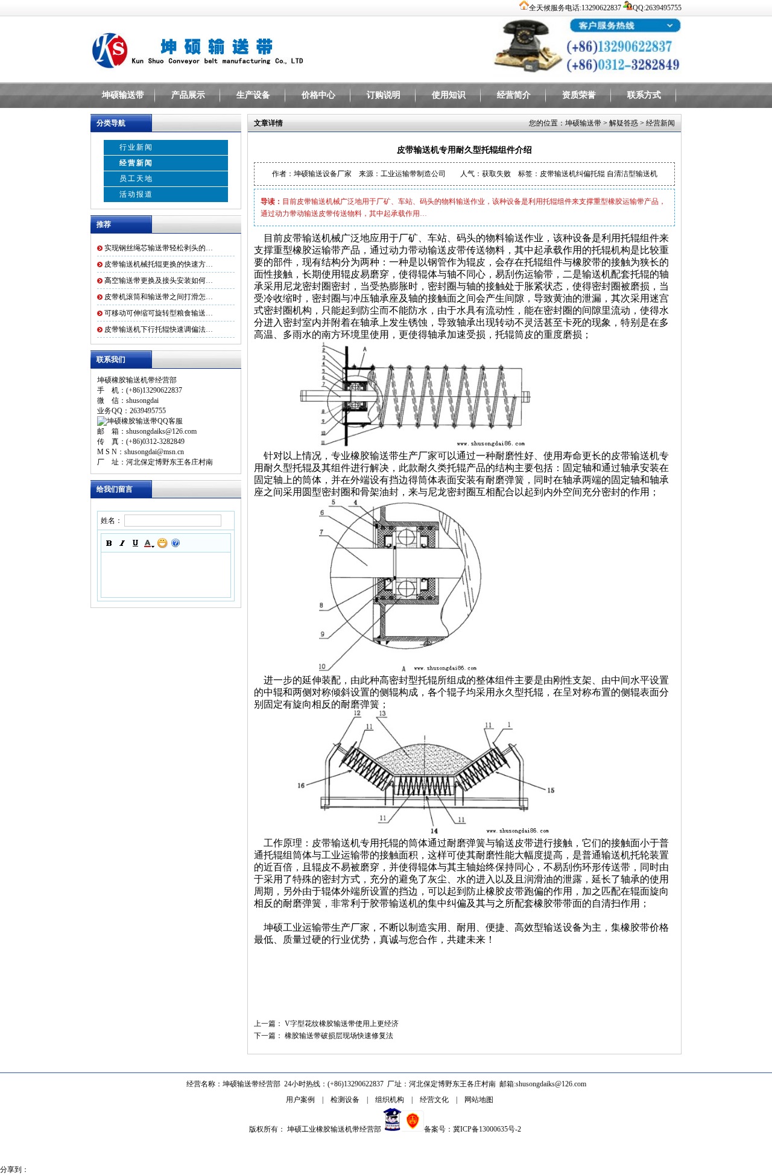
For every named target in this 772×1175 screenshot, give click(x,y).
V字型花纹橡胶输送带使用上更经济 (342, 1023)
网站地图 (478, 1099)
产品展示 (188, 95)
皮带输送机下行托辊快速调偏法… (158, 329)
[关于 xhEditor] (175, 543)
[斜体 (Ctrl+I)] (122, 543)
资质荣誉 (579, 95)
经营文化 (434, 1099)
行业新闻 (136, 147)
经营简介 (514, 95)
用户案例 (300, 1099)
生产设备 (253, 95)
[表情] (162, 543)
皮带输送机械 (312, 238)
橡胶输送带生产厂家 (393, 456)
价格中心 (318, 95)
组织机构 (389, 1099)
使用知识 (449, 95)
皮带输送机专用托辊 (355, 843)
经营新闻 (136, 163)
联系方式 (644, 95)
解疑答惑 (623, 123)
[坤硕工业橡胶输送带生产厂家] (241, 48)
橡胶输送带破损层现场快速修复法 (339, 1035)
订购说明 (383, 95)
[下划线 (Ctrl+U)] (136, 543)
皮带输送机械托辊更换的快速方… (158, 264)
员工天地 (136, 178)
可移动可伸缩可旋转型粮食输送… (158, 313)
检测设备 (345, 1099)
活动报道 (136, 194)
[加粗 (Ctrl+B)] (109, 543)
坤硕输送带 (123, 95)
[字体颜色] (149, 543)
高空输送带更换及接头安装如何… (158, 280)
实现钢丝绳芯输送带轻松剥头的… (158, 248)
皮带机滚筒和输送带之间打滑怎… (158, 297)
